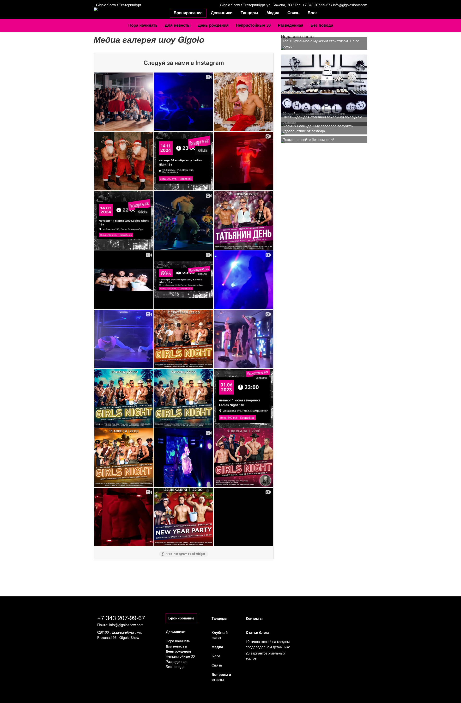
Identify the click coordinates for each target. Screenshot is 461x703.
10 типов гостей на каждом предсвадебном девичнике (268, 644)
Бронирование (188, 13)
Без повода (321, 25)
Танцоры (249, 13)
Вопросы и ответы (221, 677)
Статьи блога (257, 632)
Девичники (221, 13)
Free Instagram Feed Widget (185, 554)
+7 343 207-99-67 (121, 617)
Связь (293, 13)
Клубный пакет (220, 635)
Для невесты (178, 25)
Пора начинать (143, 25)
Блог (312, 13)
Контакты (254, 618)
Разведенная (290, 25)
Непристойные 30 (253, 25)
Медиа (273, 13)
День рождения (213, 25)
